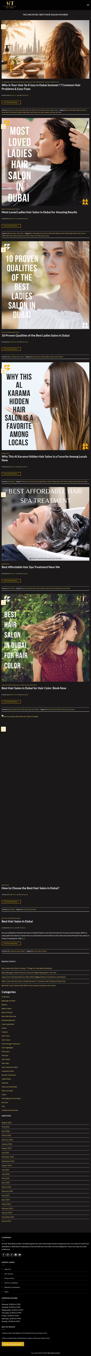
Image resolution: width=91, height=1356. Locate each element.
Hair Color (17, 685)
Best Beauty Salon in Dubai (61, 233)
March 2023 (6, 1204)
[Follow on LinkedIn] (16, 1255)
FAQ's (6, 1292)
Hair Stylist (6, 1059)
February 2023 (7, 1208)
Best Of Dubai (6, 332)
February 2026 (7, 1140)
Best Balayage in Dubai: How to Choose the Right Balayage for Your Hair (29, 972)
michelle (25, 95)
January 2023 (7, 1212)
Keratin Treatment (9, 1075)
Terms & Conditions (11, 1283)
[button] (88, 5)
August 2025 (7, 1148)
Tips (3, 1106)
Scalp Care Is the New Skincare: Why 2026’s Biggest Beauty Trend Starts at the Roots (34, 977)
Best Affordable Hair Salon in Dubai (41, 233)
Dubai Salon (26, 112)
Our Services (8, 1274)
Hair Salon (14, 82)
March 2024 (6, 1187)
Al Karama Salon (33, 481)
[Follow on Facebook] (4, 1255)
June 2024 (6, 1174)
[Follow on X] (12, 1255)
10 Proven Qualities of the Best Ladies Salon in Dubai (36, 335)
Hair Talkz (29, 82)
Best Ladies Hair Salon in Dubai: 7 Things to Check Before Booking (27, 968)
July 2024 (5, 1170)
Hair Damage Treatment (11, 1044)
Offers (4, 1094)
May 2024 (5, 1178)
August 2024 (7, 1165)
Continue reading (11, 102)
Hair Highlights (7, 1047)
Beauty (4, 1004)
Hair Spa (21, 82)
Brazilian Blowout (8, 1020)
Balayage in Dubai (8, 1001)
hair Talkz (59, 112)
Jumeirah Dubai (8, 1071)
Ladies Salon (54, 82)
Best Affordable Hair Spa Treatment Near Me (31, 567)
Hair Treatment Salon (41, 82)
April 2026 (6, 1131)
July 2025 (5, 1152)
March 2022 (6, 1221)
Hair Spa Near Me (57, 588)
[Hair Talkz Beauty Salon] (13, 5)
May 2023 (5, 1195)
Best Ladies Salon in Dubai (54, 357)
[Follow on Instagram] (8, 1255)
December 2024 (8, 1157)
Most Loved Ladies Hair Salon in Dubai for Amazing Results (39, 212)
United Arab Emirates (10, 1110)
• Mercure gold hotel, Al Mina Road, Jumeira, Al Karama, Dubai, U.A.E (26, 1338)
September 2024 (8, 1161)
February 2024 (7, 1191)
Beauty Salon (68, 110)
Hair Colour (6, 1040)
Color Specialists (8, 1024)
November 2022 (8, 1217)
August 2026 (7, 1122)
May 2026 (5, 1127)
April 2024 (6, 1182)
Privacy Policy (9, 1278)
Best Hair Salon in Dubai (13, 112)
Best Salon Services (9, 918)
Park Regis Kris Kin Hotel (11, 1098)
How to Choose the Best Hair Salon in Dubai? (30, 888)
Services (5, 1102)
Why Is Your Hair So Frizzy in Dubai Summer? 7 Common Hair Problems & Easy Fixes (34, 981)
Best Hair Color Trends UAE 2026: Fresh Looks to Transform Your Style (28, 985)
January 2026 (7, 1144)
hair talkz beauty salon (42, 236)
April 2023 (6, 1200)
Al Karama (5, 82)
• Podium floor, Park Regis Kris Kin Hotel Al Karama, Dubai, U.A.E (24, 1333)
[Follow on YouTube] (20, 1255)
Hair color (64, 709)
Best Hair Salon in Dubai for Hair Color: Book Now (34, 688)
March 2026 (6, 1135)
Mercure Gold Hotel (9, 1087)
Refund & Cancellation (12, 1287)
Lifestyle (5, 1083)
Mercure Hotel (7, 1091)
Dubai (4, 685)
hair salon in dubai (43, 112)
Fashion (9, 685)
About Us (7, 1269)
